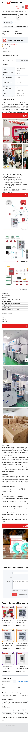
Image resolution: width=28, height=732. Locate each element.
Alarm (4, 702)
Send (15, 594)
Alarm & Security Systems (21, 11)
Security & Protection (10, 11)
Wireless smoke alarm (7, 685)
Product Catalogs (23, 681)
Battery (3, 687)
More (3, 720)
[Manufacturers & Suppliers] (14, 2)
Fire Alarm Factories (7, 710)
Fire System (18, 710)
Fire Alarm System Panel (8, 717)
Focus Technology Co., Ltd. (19, 725)
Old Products (19, 687)
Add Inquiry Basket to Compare (10, 55)
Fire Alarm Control (18, 713)
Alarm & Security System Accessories (18, 702)
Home (3, 11)
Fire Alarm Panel (7, 713)
